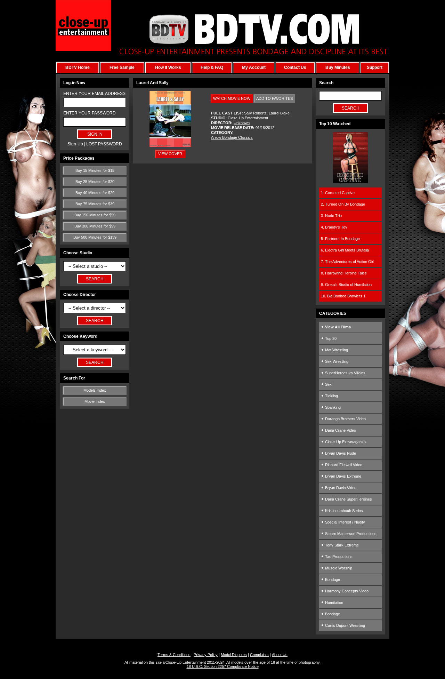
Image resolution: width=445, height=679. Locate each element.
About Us (280, 655)
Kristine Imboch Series (343, 511)
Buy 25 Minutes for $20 (94, 181)
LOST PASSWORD (104, 144)
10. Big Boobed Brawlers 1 (343, 296)
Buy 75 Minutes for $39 (94, 204)
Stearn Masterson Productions (350, 534)
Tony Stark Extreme (341, 545)
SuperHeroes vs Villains (344, 373)
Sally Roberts (255, 113)
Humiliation (333, 602)
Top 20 (330, 338)
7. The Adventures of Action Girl (347, 261)
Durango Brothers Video (345, 419)
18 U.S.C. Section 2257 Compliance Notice (223, 666)
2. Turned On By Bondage (343, 204)
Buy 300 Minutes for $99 (94, 226)
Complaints (259, 655)
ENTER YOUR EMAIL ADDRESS (94, 93)
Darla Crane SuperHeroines (348, 499)
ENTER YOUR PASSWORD (89, 113)
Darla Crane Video (340, 430)
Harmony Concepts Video (346, 591)
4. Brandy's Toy (334, 227)
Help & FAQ (212, 67)
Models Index (94, 390)
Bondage (332, 579)
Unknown (242, 123)
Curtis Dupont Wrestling (344, 625)
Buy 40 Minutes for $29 (94, 193)
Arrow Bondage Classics (232, 137)
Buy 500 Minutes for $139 (94, 237)
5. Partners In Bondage (340, 239)
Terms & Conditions (174, 655)
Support (374, 67)
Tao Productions (338, 556)
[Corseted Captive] (350, 182)
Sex (328, 384)
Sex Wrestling (336, 361)
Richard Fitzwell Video (343, 465)
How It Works (168, 67)
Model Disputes (234, 655)
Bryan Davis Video (340, 488)
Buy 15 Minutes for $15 (94, 170)
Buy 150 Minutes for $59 (94, 215)
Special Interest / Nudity (344, 522)
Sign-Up (75, 144)
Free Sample (122, 67)
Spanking (332, 407)
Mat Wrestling (336, 350)
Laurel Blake (279, 113)
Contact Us (295, 67)
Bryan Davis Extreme (342, 476)
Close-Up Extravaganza (345, 442)
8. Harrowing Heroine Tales (344, 273)
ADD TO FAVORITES (274, 98)
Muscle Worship (338, 568)
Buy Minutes (337, 67)
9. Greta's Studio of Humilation (346, 284)
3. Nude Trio (331, 216)
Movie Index (94, 401)
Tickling (331, 396)
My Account (254, 67)
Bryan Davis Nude (340, 453)
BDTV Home (77, 67)
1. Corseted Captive (338, 193)
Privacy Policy (206, 655)
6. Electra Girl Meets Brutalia (345, 250)
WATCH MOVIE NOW (231, 98)
